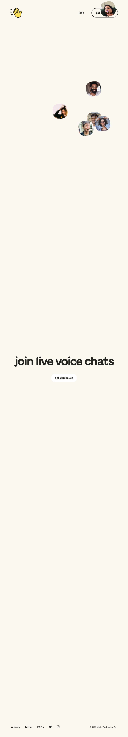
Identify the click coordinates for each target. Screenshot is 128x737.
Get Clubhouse (105, 13)
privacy (15, 727)
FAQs (40, 727)
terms (28, 727)
